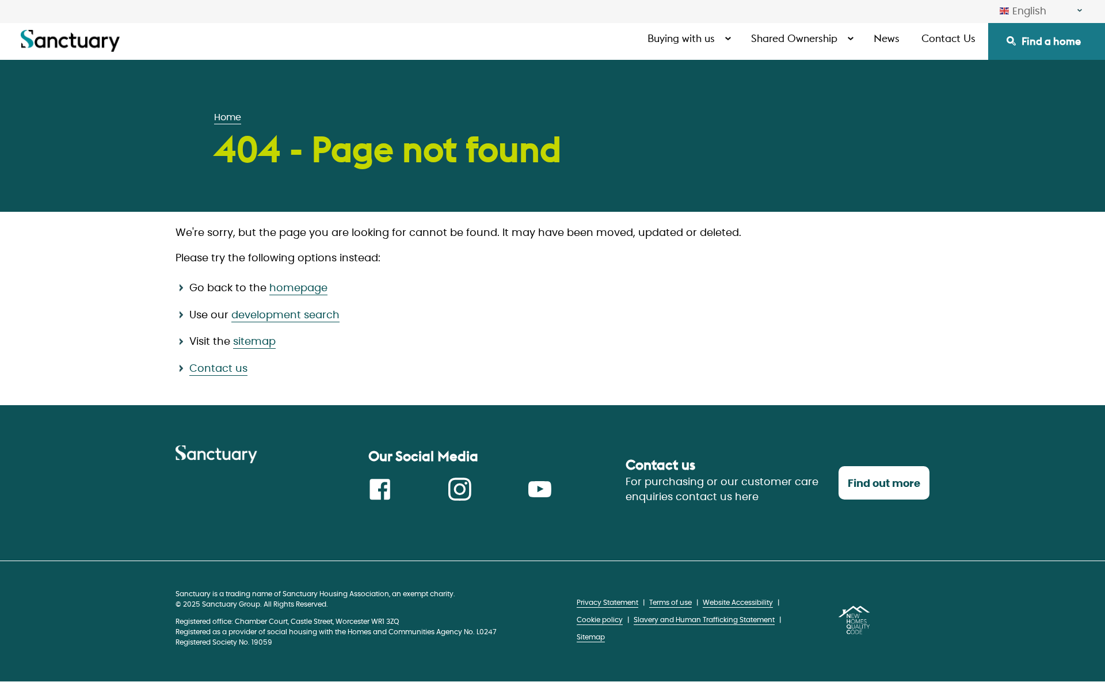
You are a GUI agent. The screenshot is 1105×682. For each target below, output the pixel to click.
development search (285, 315)
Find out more (884, 484)
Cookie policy (600, 619)
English (1029, 11)
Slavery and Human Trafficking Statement (704, 619)
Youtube (539, 489)
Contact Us (948, 38)
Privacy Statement (607, 602)
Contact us (218, 369)
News (887, 38)
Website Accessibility (738, 602)
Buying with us (681, 38)
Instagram (459, 489)
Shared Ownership (794, 38)
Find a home (1051, 41)
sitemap (254, 342)
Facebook (379, 489)
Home (227, 117)
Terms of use (670, 602)
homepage (298, 288)
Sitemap (591, 637)
